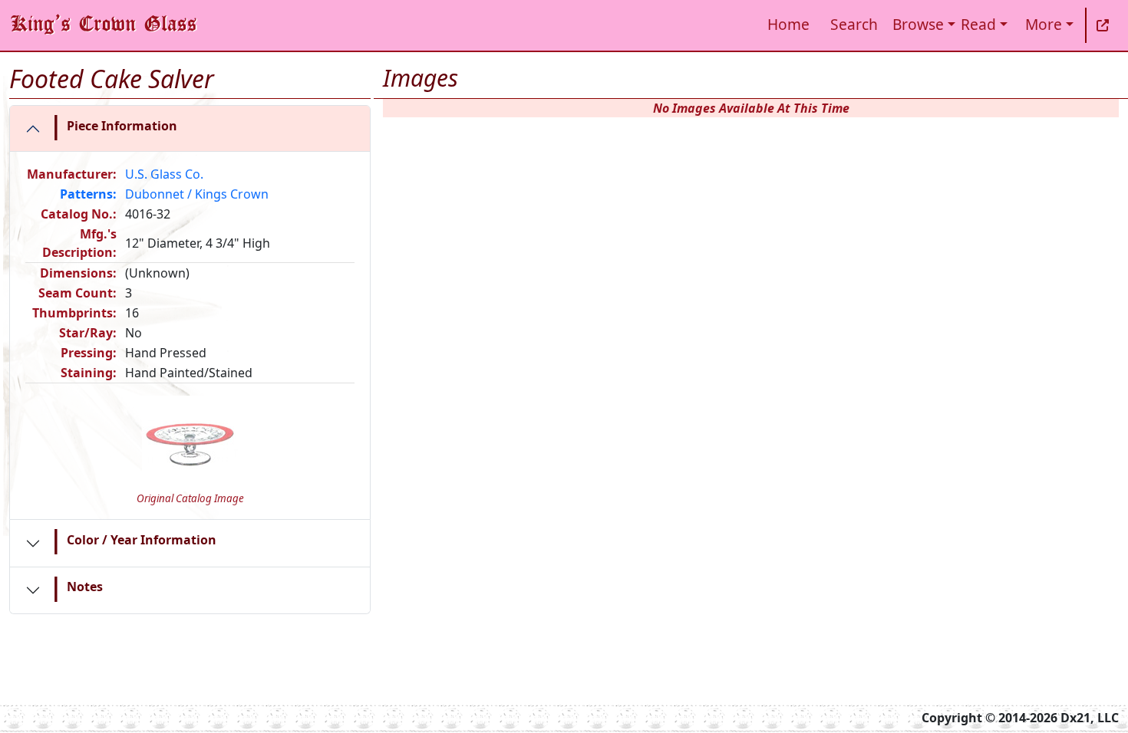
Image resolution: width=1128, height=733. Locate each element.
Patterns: (88, 194)
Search (854, 24)
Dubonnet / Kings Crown (197, 194)
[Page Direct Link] (1103, 25)
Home (788, 24)
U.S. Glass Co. (164, 174)
